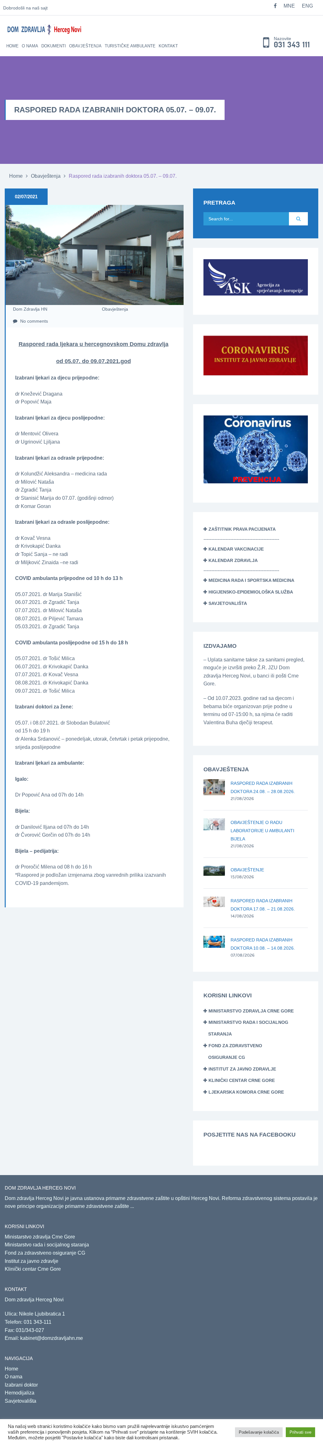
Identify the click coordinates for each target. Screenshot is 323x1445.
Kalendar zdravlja (233, 560)
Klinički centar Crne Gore (241, 1080)
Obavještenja (85, 46)
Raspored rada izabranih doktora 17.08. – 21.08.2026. (263, 904)
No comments (33, 321)
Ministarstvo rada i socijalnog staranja (47, 1244)
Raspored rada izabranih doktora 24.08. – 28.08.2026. (263, 787)
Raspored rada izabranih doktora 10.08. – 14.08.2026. (263, 944)
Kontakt (168, 46)
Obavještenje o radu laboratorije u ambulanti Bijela (262, 830)
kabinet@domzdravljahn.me (51, 1338)
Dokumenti (53, 46)
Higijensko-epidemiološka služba (250, 591)
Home (12, 46)
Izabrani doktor (21, 1385)
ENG (307, 6)
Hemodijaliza (19, 1392)
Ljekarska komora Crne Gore (246, 1092)
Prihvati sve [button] (300, 1432)
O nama (30, 46)
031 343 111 (292, 45)
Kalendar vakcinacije (236, 549)
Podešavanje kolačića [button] (259, 1432)
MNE (289, 6)
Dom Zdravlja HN (30, 309)
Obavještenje (247, 869)
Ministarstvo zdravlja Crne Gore (251, 1010)
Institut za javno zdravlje (242, 1069)
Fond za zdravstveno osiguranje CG (45, 1253)
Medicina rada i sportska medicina (251, 580)
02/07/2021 (26, 196)
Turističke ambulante (130, 46)
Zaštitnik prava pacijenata (242, 529)
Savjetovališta (227, 603)
